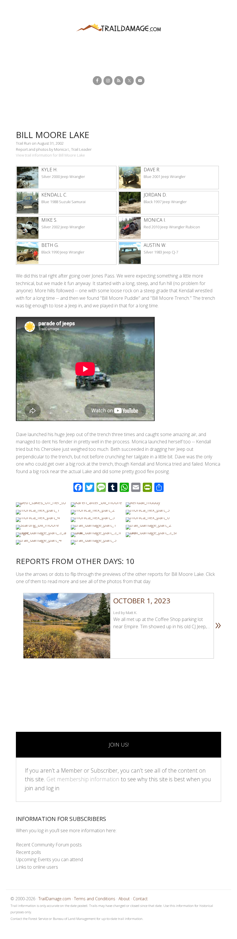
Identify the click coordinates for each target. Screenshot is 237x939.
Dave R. (152, 169)
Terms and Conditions (94, 898)
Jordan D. (155, 195)
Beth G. (50, 245)
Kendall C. (54, 195)
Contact (140, 898)
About (124, 898)
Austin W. (155, 245)
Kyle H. (49, 169)
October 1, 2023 (141, 600)
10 (80, 666)
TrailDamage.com (118, 28)
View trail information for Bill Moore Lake (50, 155)
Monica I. (155, 220)
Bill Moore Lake (52, 135)
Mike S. (49, 220)
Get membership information (83, 779)
